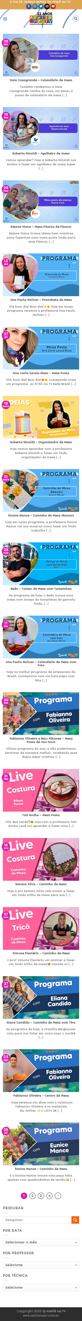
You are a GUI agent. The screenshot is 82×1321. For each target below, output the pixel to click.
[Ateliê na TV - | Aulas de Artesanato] (41, 18)
